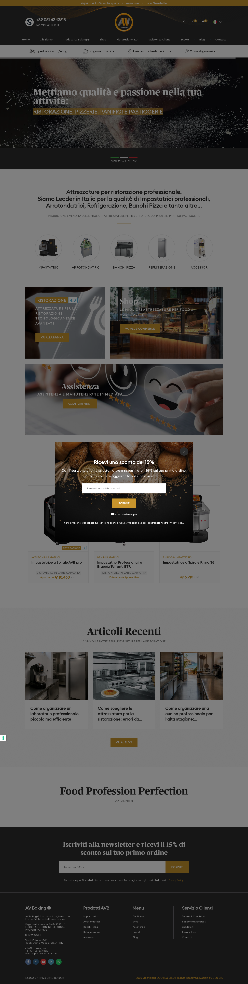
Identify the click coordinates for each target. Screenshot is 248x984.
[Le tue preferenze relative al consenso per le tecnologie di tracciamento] (3, 738)
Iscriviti (124, 503)
